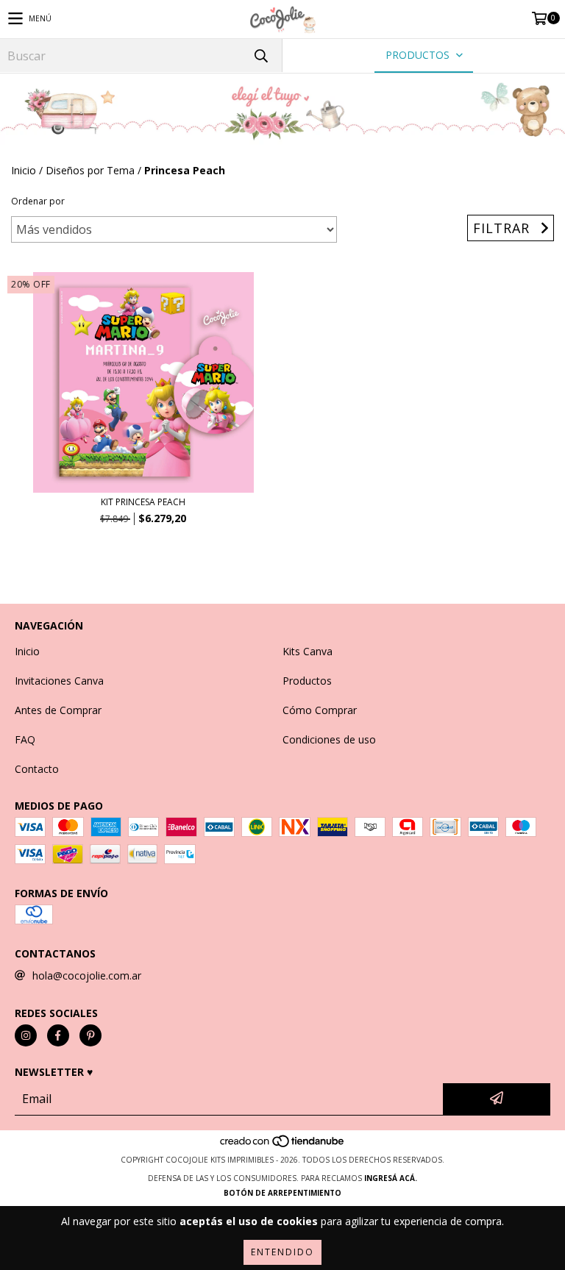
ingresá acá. (390, 1178)
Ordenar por (38, 201)
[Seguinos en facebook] (58, 1035)
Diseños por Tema (90, 170)
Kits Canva (307, 651)
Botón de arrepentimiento (282, 1193)
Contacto (37, 769)
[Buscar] (260, 55)
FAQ (25, 739)
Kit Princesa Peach (143, 501)
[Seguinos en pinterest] (90, 1035)
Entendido (282, 1252)
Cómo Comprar (319, 710)
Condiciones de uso (329, 739)
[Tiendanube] (282, 1145)
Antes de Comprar (58, 710)
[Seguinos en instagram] (26, 1035)
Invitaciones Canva (59, 681)
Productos (307, 681)
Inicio (23, 170)
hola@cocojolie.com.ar (86, 975)
